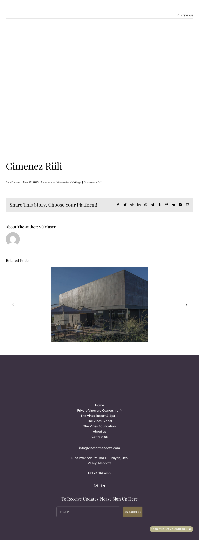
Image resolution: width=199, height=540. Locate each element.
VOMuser (15, 182)
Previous (187, 15)
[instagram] (96, 485)
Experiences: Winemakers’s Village (61, 182)
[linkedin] (103, 485)
